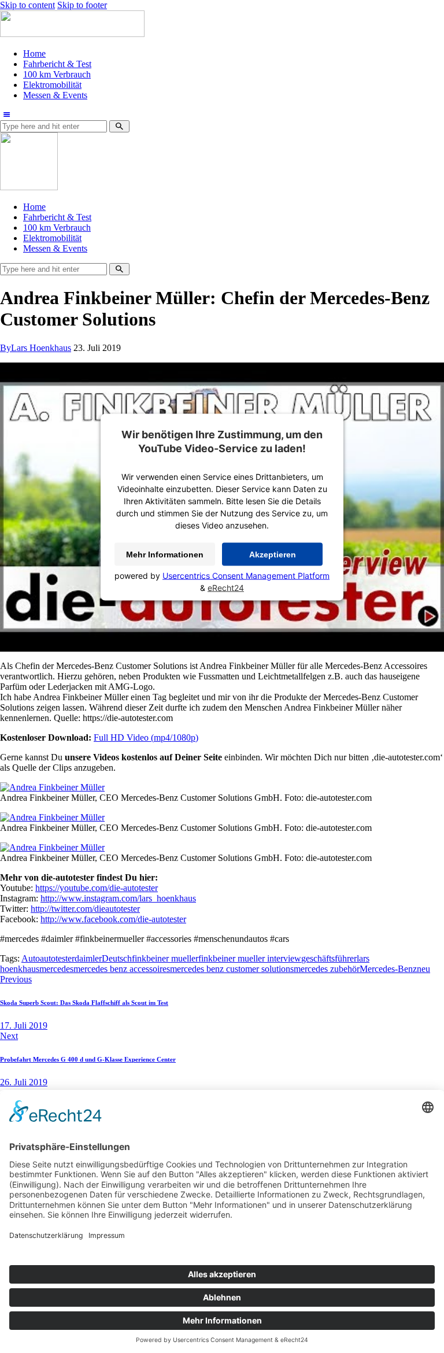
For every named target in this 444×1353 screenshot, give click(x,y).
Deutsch (117, 958)
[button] (6, 115)
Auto (30, 958)
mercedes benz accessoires (121, 969)
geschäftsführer (329, 958)
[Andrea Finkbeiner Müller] (52, 787)
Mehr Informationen (165, 554)
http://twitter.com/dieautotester (85, 909)
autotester (57, 958)
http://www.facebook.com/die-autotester (113, 919)
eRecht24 (226, 587)
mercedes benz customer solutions (232, 969)
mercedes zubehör (327, 969)
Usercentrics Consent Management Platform (246, 575)
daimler (88, 958)
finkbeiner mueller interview (249, 958)
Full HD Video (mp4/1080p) (146, 737)
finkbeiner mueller (165, 958)
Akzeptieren (272, 554)
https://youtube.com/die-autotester (96, 888)
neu (423, 969)
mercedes (56, 969)
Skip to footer (82, 5)
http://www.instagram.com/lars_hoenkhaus (118, 898)
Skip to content (27, 5)
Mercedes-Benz (388, 969)
